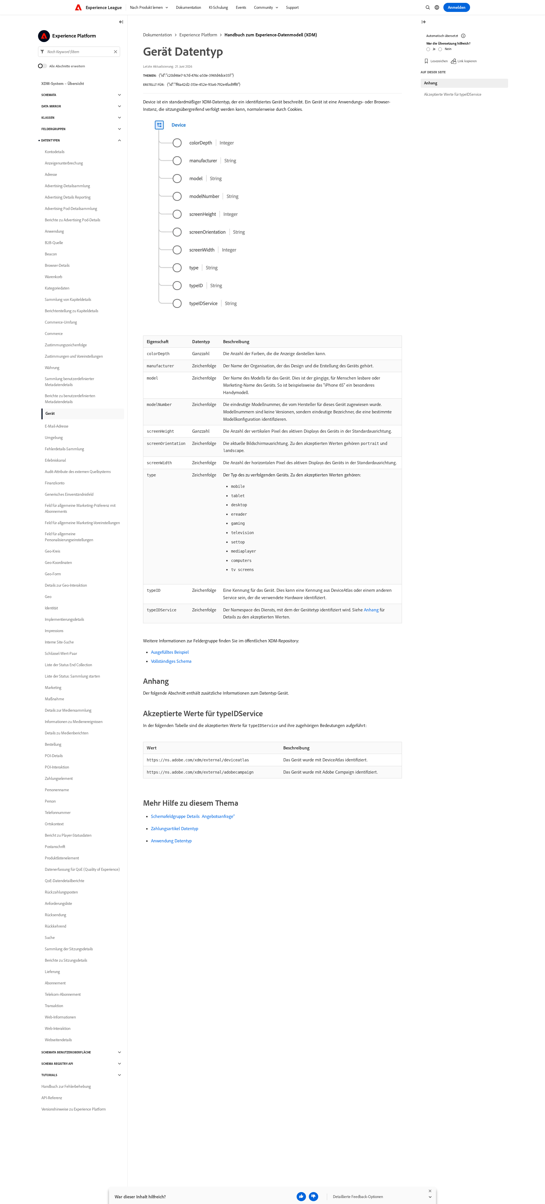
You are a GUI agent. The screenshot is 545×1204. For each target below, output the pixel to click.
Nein (448, 49)
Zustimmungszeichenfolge (66, 344)
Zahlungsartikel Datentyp (174, 828)
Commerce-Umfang (61, 322)
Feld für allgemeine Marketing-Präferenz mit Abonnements (80, 508)
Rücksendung (55, 914)
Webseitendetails (58, 1039)
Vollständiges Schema (171, 661)
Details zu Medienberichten (66, 733)
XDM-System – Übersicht (62, 83)
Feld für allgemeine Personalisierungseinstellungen (69, 536)
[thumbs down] (313, 1196)
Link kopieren (467, 61)
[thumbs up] (301, 1196)
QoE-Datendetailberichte (64, 880)
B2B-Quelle (54, 242)
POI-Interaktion (57, 767)
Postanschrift (55, 846)
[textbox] (79, 52)
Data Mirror (51, 106)
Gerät (49, 413)
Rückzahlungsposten (61, 892)
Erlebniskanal (55, 460)
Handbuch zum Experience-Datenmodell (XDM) (271, 35)
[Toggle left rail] (121, 22)
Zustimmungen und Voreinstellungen (74, 356)
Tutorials (49, 1075)
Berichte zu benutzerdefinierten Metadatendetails (70, 398)
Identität (51, 608)
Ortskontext (54, 823)
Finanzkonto (54, 483)
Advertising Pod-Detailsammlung (71, 208)
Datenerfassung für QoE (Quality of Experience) (82, 869)
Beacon (51, 254)
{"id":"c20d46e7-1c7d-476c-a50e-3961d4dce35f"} (196, 75)
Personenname (57, 789)
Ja (434, 49)
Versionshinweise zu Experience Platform (73, 1109)
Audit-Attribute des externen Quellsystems (78, 471)
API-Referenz (51, 1097)
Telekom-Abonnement (63, 994)
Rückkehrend (55, 926)
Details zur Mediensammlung (68, 710)
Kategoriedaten (57, 288)
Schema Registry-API (57, 1064)
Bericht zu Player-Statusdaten (68, 835)
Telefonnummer (57, 812)
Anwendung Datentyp (171, 840)
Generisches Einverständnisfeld (69, 494)
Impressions (54, 630)
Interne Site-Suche (59, 642)
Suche (50, 937)
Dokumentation (157, 35)
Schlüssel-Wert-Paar (61, 653)
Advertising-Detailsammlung (67, 185)
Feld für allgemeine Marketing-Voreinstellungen (82, 522)
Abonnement (55, 983)
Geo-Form (53, 573)
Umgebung (54, 437)
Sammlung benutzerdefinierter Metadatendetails (69, 381)
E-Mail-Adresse (56, 426)
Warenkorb (53, 276)
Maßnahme (54, 698)
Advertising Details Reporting (68, 197)
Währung (52, 367)
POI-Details (54, 755)
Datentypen (50, 140)
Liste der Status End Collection (68, 664)
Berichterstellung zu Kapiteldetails (71, 310)
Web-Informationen (60, 1017)
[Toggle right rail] (423, 22)
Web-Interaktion (57, 1028)
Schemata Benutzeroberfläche (66, 1052)
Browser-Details (57, 265)
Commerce (54, 333)
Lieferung (52, 971)
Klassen (47, 118)
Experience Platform (198, 35)
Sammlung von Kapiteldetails (68, 299)
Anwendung (54, 231)
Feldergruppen (53, 129)
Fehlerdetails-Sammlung (64, 448)
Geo (48, 596)
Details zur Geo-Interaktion (66, 585)
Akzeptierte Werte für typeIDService (452, 94)
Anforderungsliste (58, 903)
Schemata (48, 95)
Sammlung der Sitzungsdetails (69, 948)
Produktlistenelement (62, 858)
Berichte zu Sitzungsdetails (66, 960)
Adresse (51, 174)
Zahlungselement (59, 778)
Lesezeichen (439, 61)
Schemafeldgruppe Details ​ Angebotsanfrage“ (193, 816)
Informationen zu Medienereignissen (73, 721)
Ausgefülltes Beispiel (170, 652)
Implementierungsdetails (64, 619)
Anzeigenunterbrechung (64, 163)
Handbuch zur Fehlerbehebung (66, 1086)
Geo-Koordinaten (58, 562)
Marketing (53, 687)
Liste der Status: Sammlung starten (72, 676)
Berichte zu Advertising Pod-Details (72, 219)
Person (50, 801)
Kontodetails (54, 151)
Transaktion (54, 1005)
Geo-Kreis (52, 551)
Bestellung (53, 744)
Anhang (371, 610)
